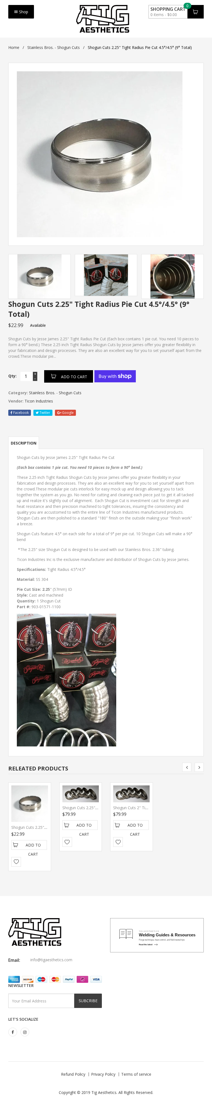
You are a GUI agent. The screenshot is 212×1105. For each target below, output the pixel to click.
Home (13, 47)
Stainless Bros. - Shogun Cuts (53, 47)
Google (67, 412)
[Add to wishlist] (16, 862)
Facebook (20, 412)
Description (23, 443)
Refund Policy (73, 1074)
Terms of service (136, 1074)
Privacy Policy (103, 1074)
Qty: (12, 375)
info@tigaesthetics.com (51, 959)
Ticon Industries (39, 401)
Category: (18, 392)
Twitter (44, 412)
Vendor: (15, 401)
